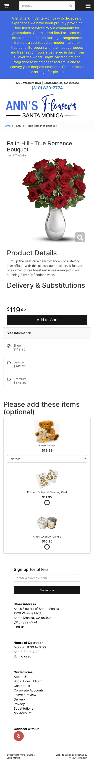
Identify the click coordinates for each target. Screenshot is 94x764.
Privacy (19, 704)
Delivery (20, 699)
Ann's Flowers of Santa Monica (42, 107)
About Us (20, 677)
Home (7, 125)
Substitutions (23, 708)
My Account (22, 713)
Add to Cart (47, 320)
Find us (19, 627)
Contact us (22, 686)
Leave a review (25, 695)
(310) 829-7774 (47, 87)
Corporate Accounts (29, 690)
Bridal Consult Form (28, 681)
